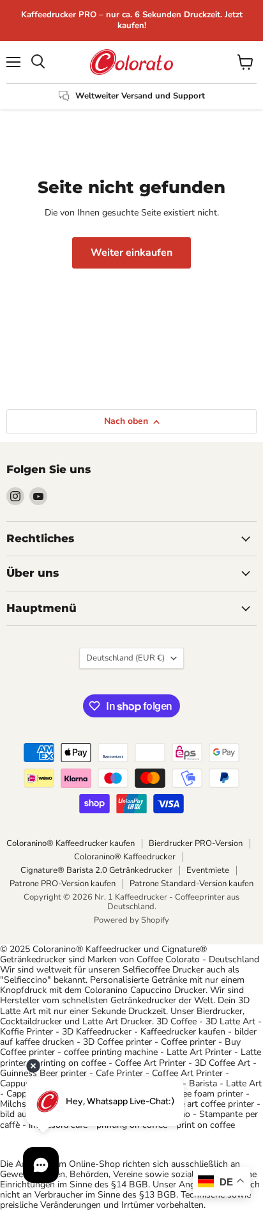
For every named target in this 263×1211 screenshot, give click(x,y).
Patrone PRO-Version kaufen (63, 883)
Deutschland (125, 658)
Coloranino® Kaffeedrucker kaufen (70, 843)
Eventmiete (207, 870)
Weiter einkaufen (131, 253)
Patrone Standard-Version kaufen (191, 883)
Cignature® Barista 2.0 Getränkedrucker (96, 870)
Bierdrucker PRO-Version (196, 843)
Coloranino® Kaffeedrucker (125, 857)
